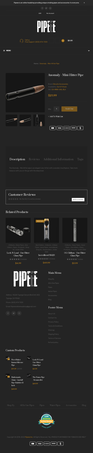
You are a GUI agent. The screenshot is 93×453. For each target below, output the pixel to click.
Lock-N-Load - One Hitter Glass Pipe (18, 254)
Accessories (52, 295)
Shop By (39, 249)
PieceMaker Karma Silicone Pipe (17, 362)
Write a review (78, 200)
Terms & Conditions (55, 326)
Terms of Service (54, 338)
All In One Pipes (53, 283)
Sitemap (51, 330)
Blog (49, 300)
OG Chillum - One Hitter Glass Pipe (75, 254)
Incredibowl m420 (46, 255)
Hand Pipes (44, 247)
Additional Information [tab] (58, 159)
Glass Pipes (20, 245)
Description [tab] (17, 159)
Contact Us (52, 318)
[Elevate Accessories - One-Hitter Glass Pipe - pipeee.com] (11, 120)
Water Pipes (52, 291)
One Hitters (74, 247)
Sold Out (69, 109)
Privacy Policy (53, 322)
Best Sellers (40, 245)
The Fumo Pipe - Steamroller (39, 378)
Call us (27, 40)
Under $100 (20, 249)
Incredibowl (53, 247)
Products (21, 247)
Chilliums (12, 245)
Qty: (49, 109)
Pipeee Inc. (29, 437)
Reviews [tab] (34, 159)
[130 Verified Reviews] (46, 429)
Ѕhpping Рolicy (53, 334)
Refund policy (53, 342)
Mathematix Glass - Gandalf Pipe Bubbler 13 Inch (17, 381)
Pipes (15, 247)
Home (36, 64)
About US (51, 314)
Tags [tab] (80, 159)
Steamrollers (47, 249)
